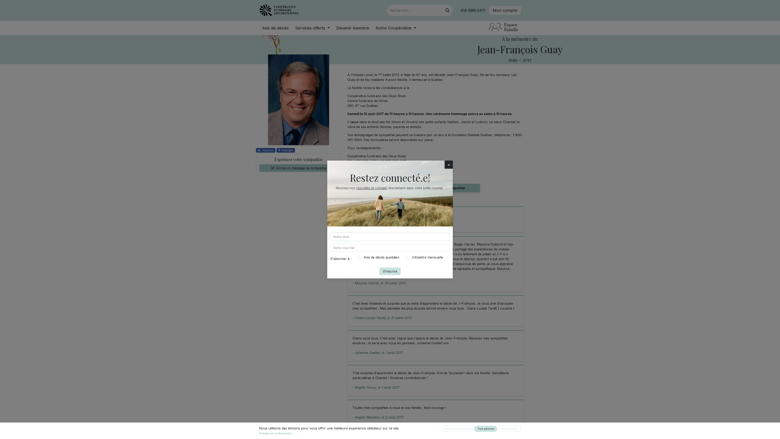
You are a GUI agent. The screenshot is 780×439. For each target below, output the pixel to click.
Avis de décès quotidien (381, 257)
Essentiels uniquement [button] (457, 428)
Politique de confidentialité (275, 433)
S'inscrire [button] (390, 271)
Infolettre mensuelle (427, 257)
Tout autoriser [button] (486, 428)
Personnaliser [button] (510, 428)
